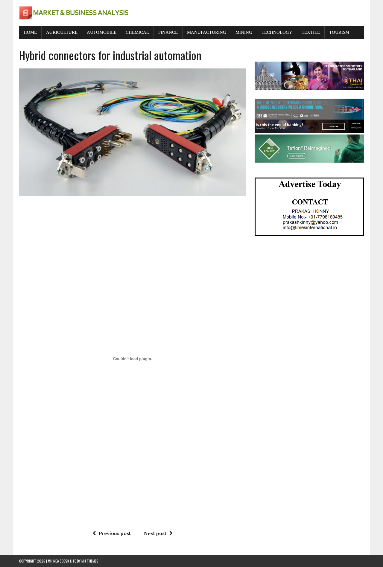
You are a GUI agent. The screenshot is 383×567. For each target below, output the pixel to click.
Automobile (101, 32)
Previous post (115, 533)
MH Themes (89, 560)
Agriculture (61, 32)
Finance (168, 32)
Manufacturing (206, 32)
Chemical (137, 32)
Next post (155, 533)
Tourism (339, 32)
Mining (243, 32)
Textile (311, 32)
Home (30, 32)
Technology (277, 32)
